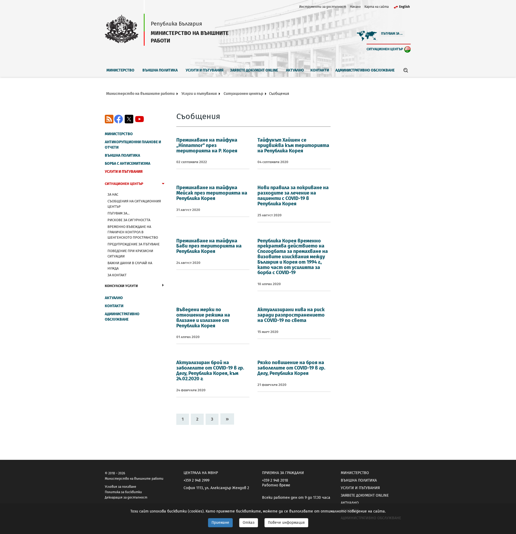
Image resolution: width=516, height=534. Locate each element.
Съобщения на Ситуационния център (134, 204)
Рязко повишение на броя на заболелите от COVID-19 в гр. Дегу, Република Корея (291, 368)
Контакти (319, 70)
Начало (355, 7)
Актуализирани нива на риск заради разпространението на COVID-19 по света (291, 315)
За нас (113, 194)
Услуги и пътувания (205, 70)
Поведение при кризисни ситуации (130, 253)
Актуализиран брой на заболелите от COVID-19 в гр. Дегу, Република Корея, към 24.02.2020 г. (210, 370)
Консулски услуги (121, 286)
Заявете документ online (254, 70)
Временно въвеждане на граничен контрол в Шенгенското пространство (133, 232)
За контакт (117, 275)
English (404, 7)
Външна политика (160, 70)
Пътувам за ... (392, 33)
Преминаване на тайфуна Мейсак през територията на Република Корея (211, 193)
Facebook (118, 119)
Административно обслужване (365, 70)
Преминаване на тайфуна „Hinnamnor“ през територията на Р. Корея (206, 145)
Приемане (220, 522)
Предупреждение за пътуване (134, 244)
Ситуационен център (385, 49)
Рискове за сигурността (129, 220)
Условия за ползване (120, 487)
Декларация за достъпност (126, 497)
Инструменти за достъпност (322, 7)
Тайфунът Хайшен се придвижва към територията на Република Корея (293, 145)
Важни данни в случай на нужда (130, 265)
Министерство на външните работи (140, 93)
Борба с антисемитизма (127, 163)
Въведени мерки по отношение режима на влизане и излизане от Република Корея (203, 317)
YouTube (139, 119)
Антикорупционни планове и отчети (133, 145)
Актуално (295, 70)
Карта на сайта (376, 7)
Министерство (120, 70)
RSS (109, 119)
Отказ (249, 522)
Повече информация (286, 522)
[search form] (405, 70)
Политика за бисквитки (123, 492)
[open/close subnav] (163, 184)
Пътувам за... (119, 213)
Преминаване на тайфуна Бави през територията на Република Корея (209, 246)
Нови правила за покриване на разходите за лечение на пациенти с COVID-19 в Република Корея (293, 195)
